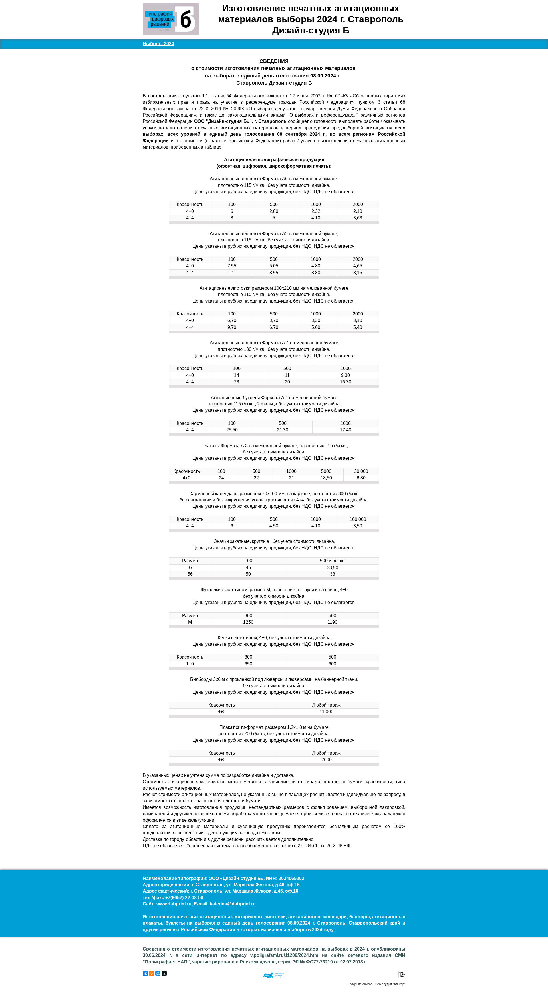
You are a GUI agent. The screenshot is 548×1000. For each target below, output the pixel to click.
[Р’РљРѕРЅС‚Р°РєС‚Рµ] (145, 973)
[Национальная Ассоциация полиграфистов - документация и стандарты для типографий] (274, 978)
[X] (164, 973)
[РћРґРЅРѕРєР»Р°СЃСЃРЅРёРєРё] (151, 973)
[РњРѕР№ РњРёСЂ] (157, 973)
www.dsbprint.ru (174, 903)
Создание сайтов (360, 984)
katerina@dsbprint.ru (233, 903)
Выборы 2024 (158, 43)
